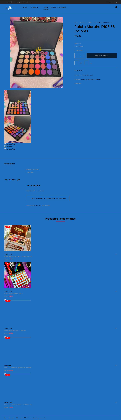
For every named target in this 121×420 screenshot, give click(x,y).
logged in (37, 205)
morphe (87, 79)
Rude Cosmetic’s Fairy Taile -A (13, 293)
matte (83, 79)
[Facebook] (84, 83)
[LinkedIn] (89, 83)
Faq (115, 2)
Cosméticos (8, 254)
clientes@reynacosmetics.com (23, 2)
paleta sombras (95, 79)
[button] (115, 8)
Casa (76, 23)
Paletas (90, 23)
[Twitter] (86, 83)
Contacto (109, 2)
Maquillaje (7, 365)
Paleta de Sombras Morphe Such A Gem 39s (18, 405)
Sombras (82, 23)
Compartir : (78, 83)
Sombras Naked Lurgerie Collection (15, 331)
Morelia (8, 2)
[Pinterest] (92, 83)
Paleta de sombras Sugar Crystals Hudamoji (17, 368)
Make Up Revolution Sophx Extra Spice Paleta (18, 256)
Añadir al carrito (101, 55)
